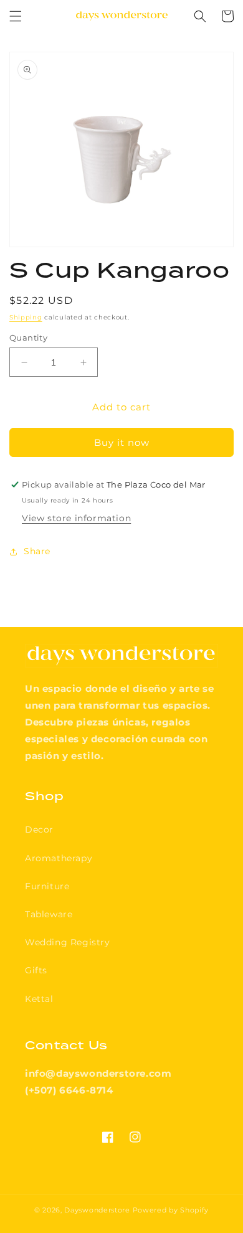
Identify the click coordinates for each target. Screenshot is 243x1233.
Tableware (48, 914)
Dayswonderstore (97, 1210)
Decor (39, 829)
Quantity (28, 337)
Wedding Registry (67, 942)
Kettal (39, 998)
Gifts (36, 970)
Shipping (25, 317)
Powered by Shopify (171, 1210)
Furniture (47, 886)
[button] (15, 16)
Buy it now (122, 442)
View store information (76, 518)
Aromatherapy (58, 858)
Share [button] (37, 551)
